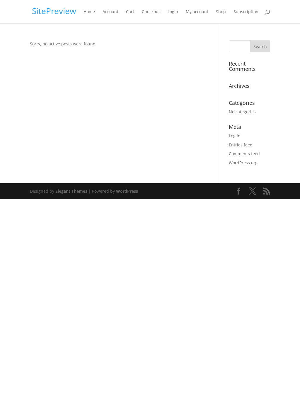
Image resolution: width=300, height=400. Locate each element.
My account (197, 12)
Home (89, 12)
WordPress (127, 191)
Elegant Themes (71, 191)
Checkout (151, 12)
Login (173, 12)
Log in (235, 136)
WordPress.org (243, 162)
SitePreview (54, 10)
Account (110, 12)
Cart (130, 12)
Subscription (245, 12)
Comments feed (244, 153)
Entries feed (241, 145)
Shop (221, 12)
